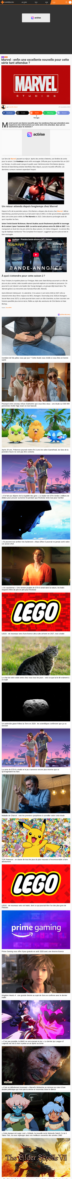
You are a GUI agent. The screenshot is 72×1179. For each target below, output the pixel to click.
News (6, 57)
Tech (36, 2)
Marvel (13, 159)
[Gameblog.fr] (7, 2)
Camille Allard (13, 107)
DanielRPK (9, 307)
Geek (46, 2)
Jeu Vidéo (24, 2)
